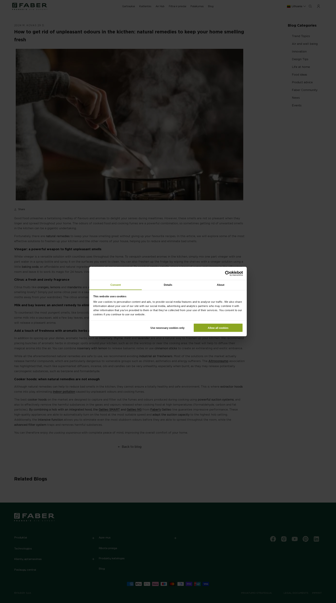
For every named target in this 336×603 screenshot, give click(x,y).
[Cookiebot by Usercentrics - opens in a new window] (227, 273)
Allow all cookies (218, 327)
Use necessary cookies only (167, 327)
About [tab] (220, 284)
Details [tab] (168, 284)
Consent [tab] (115, 284)
